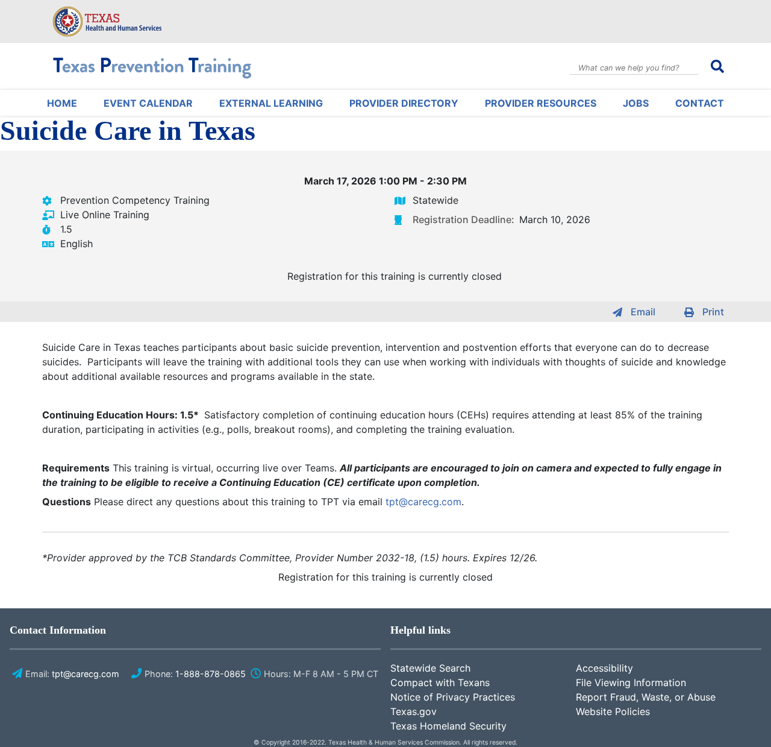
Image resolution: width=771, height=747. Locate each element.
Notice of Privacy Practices (452, 697)
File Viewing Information (631, 682)
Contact (699, 103)
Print (713, 312)
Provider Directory (403, 103)
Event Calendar (148, 103)
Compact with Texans (440, 682)
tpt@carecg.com (423, 502)
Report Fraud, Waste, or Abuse (646, 697)
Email (643, 312)
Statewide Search (430, 668)
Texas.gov (413, 711)
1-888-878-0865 (210, 674)
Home (62, 103)
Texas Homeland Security (448, 726)
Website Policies (613, 711)
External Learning (271, 103)
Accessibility (604, 668)
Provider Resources (540, 103)
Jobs (636, 103)
